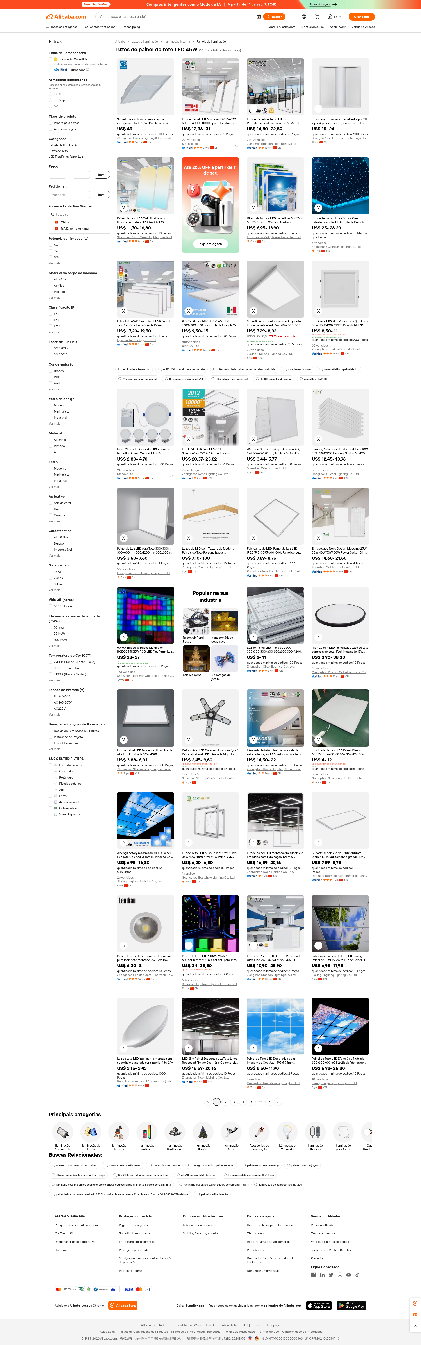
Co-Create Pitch (66, 1233)
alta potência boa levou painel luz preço (80, 1175)
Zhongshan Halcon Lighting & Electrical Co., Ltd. (145, 138)
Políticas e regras (130, 1270)
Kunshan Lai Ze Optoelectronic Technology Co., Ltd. (275, 237)
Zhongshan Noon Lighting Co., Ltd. (205, 474)
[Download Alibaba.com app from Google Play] (351, 1305)
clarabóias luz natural (166, 1165)
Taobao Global (228, 1325)
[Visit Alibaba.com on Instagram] (340, 1274)
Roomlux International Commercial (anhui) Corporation (275, 571)
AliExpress (148, 1325)
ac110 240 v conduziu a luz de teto (184, 369)
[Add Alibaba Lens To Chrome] (122, 1305)
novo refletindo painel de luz (341, 369)
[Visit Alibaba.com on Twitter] (331, 1274)
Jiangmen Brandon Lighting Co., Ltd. (271, 143)
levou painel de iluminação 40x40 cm (251, 1175)
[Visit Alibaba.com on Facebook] (313, 1274)
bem (101, 175)
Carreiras (61, 1250)
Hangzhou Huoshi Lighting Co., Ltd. (335, 474)
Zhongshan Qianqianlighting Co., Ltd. (336, 246)
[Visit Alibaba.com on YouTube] (348, 1274)
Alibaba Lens (79, 1305)
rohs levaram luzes (299, 369)
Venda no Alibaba (322, 1225)
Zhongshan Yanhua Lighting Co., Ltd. (206, 567)
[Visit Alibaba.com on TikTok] (357, 1274)
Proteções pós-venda (133, 1250)
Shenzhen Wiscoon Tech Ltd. (266, 468)
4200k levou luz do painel (275, 378)
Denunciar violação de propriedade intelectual (270, 1260)
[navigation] (79, 572)
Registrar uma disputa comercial (269, 1241)
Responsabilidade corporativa (75, 1241)
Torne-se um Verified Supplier (331, 1250)
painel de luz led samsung (263, 1165)
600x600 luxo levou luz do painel (76, 1165)
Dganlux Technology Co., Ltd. (136, 340)
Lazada (210, 1325)
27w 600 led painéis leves (124, 1165)
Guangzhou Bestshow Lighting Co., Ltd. (143, 573)
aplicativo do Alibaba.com (282, 1305)
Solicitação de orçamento (200, 1233)
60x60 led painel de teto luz (198, 1175)
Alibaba (120, 41)
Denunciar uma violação (263, 1270)
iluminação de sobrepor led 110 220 (280, 1184)
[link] (415, 1303)
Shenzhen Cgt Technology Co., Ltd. (335, 567)
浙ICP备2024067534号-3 (322, 1338)
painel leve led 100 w (317, 378)
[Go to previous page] (208, 1102)
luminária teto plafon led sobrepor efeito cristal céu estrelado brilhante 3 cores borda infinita (113, 1184)
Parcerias (317, 1258)
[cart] (318, 17)
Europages (274, 1325)
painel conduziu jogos (304, 1165)
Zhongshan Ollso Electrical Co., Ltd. (271, 666)
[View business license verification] (250, 1338)
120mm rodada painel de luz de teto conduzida (246, 369)
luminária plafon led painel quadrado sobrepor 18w (215, 1184)
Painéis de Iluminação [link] (211, 41)
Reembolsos (255, 1250)
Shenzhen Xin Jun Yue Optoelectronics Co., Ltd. (210, 778)
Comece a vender (323, 1233)
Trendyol (257, 1325)
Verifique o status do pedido (330, 1241)
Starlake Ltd (190, 143)
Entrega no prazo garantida (137, 1241)
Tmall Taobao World (189, 1325)
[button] (258, 16)
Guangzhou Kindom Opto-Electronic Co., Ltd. (340, 672)
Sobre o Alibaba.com (70, 1216)
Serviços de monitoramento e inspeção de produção (145, 1260)
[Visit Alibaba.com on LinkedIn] (322, 1274)
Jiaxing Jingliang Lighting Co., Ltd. (270, 353)
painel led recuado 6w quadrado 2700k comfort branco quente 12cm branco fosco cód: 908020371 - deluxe (122, 1194)
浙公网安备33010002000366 (282, 1338)
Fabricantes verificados (199, 1225)
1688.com (165, 1325)
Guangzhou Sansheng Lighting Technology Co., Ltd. (340, 778)
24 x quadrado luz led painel (140, 378)
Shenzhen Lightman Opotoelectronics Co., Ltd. (145, 675)
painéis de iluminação (214, 1194)
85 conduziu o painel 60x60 (186, 378)
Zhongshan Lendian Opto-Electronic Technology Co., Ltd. (340, 349)
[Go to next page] (278, 1102)
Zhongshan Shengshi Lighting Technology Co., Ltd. (145, 769)
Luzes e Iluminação (145, 41)
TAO (245, 1325)
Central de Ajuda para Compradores (271, 1225)
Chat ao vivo (255, 1233)
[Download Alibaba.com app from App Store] (319, 1305)
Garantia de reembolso (134, 1233)
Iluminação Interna (177, 41)
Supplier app (195, 1305)
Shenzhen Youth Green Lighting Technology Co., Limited (145, 237)
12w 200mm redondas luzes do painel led (143, 1175)
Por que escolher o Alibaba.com (76, 1225)
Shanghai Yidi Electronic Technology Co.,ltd (340, 138)
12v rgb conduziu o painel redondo (213, 1165)
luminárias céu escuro (136, 369)
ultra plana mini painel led (232, 378)
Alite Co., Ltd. (191, 346)
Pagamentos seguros (133, 1225)
